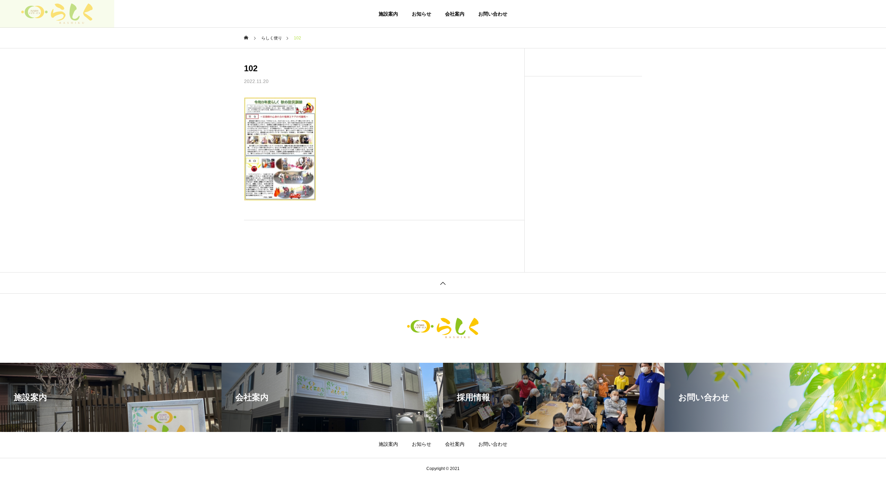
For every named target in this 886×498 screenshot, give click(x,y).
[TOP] (443, 282)
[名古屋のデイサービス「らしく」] (57, 14)
